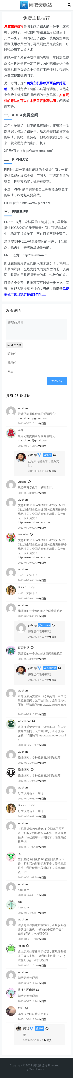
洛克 (48, 455)
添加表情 (15, 345)
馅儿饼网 (23, 769)
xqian (21, 945)
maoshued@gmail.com (32, 418)
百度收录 (23, 647)
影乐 (21, 1007)
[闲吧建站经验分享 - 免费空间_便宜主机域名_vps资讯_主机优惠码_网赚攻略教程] (36, 5)
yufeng (32, 454)
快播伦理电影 (26, 989)
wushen (45, 625)
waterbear (24, 721)
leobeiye (23, 534)
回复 (43, 423)
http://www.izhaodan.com (34, 522)
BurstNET (24, 587)
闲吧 (26, 1028)
